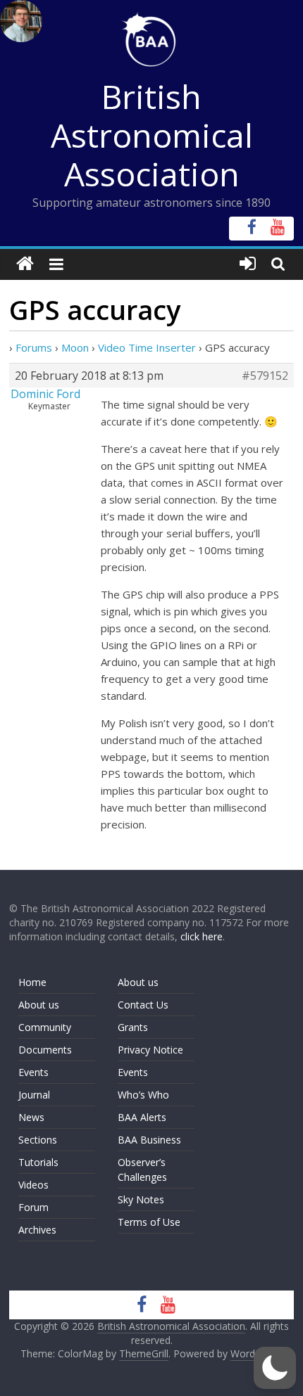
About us (38, 1004)
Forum (33, 1207)
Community (44, 1027)
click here (201, 936)
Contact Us (143, 1004)
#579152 (265, 375)
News (31, 1117)
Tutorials (38, 1162)
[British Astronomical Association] (25, 264)
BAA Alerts (142, 1117)
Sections (37, 1139)
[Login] (248, 264)
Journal (34, 1094)
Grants (133, 1027)
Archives (37, 1229)
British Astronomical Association (152, 135)
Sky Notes (141, 1199)
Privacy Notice (150, 1049)
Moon (75, 347)
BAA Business (149, 1139)
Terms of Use (149, 1222)
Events (33, 1072)
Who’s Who (143, 1094)
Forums (34, 347)
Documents (45, 1049)
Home (32, 982)
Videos (33, 1184)
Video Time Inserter (147, 347)
